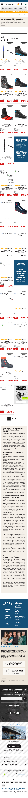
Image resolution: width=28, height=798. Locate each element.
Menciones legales (6, 788)
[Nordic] (7, 268)
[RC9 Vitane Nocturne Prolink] (21, 299)
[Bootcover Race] (7, 208)
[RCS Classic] (7, 330)
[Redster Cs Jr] (7, 82)
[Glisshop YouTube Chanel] (17, 713)
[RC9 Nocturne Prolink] (21, 82)
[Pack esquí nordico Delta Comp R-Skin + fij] (3, 145)
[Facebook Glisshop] (10, 713)
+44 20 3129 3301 (15, 670)
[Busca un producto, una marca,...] (25, 8)
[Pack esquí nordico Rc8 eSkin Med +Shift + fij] (3, 51)
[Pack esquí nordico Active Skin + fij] (4, 393)
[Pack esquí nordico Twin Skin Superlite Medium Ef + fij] (4, 176)
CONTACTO (15, 664)
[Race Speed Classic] (21, 330)
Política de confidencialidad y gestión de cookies (17, 789)
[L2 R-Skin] (7, 239)
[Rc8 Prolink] (21, 114)
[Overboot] (7, 114)
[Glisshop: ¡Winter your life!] (10, 4)
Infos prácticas (9, 764)
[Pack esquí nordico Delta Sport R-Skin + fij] (4, 299)
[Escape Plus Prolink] (21, 362)
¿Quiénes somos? (10, 761)
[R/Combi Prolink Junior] (21, 51)
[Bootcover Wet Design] (7, 362)
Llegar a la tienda (14, 746)
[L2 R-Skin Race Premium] (21, 239)
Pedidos (5, 758)
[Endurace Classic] (21, 208)
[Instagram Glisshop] (14, 713)
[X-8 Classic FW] (21, 176)
